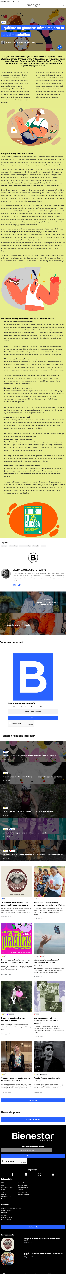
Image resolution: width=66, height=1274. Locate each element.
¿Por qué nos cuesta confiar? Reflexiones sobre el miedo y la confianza (32, 777)
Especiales (4, 1194)
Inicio (2, 1183)
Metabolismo (13, 546)
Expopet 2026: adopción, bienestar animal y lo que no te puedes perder (33, 854)
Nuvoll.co (59, 1273)
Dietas (43, 546)
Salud (2, 1185)
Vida (2, 1192)
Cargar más (33, 1100)
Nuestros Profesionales (24, 1183)
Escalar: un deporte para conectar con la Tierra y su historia (28, 811)
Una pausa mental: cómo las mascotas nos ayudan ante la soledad (46, 1020)
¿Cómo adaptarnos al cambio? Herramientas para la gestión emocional (46, 962)
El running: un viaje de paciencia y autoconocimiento (25, 833)
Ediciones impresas (23, 1187)
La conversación (5, 1196)
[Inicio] (33, 5)
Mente (3, 1189)
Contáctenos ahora (33, 1227)
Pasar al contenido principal (9, 1)
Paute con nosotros (23, 1185)
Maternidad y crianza (7, 1187)
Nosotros (3, 1199)
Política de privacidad (24, 1194)
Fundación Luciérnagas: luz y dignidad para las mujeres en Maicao (43, 1253)
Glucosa (4, 546)
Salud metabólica (25, 546)
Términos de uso (22, 1192)
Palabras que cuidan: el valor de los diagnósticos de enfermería (29, 755)
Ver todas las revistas (33, 1119)
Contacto (20, 1189)
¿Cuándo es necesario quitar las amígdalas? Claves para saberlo (42, 1239)
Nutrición (35, 546)
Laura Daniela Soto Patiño (15, 42)
